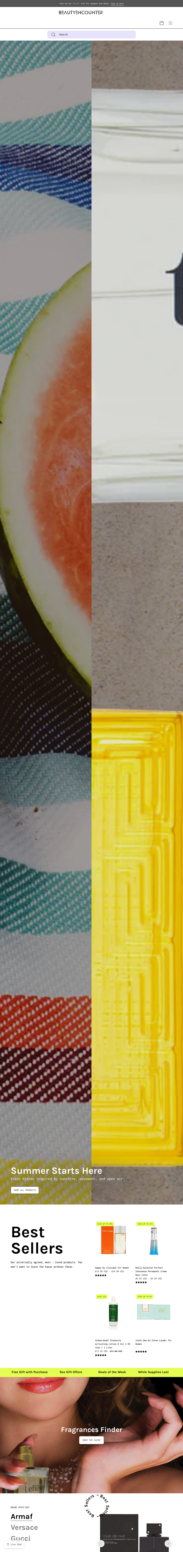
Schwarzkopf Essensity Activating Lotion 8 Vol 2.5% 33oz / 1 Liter (112, 1344)
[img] (100, 1275)
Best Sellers (15, 1240)
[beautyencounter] (81, 12)
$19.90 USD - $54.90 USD (109, 1271)
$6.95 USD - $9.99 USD (148, 1278)
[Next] (168, 1543)
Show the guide (91, 1440)
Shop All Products (25, 1190)
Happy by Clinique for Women (112, 1267)
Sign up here (117, 4)
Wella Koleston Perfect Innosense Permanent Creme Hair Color (151, 1271)
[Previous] (101, 1543)
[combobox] (91, 34)
